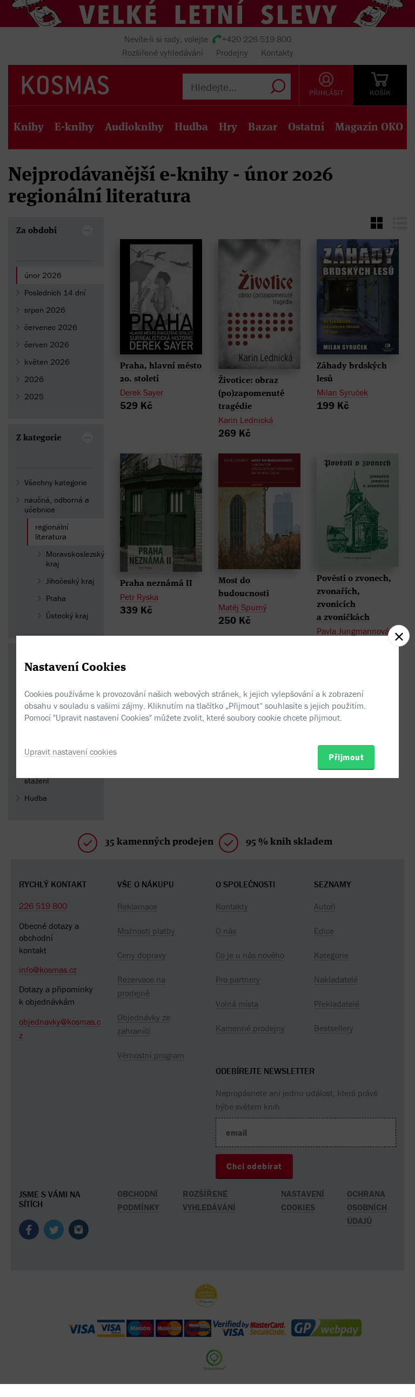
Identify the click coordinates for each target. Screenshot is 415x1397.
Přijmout (346, 757)
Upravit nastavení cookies (70, 751)
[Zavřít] (399, 636)
